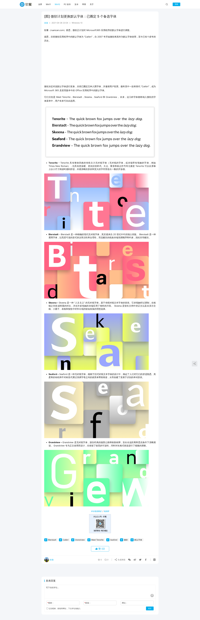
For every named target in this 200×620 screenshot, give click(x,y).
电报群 (106, 511)
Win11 (48, 4)
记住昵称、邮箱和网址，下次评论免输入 (64, 608)
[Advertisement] (100, 64)
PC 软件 (67, 4)
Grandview (80, 540)
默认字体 (138, 540)
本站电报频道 (96, 511)
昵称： (50, 603)
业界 (40, 4)
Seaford (113, 540)
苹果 (84, 4)
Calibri (65, 540)
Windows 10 (77, 23)
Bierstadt (52, 540)
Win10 (57, 4)
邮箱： (87, 603)
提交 (149, 608)
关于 (92, 4)
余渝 (46, 23)
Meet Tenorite (97, 540)
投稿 (176, 4)
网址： (125, 603)
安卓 (76, 4)
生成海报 (121, 559)
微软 (126, 540)
